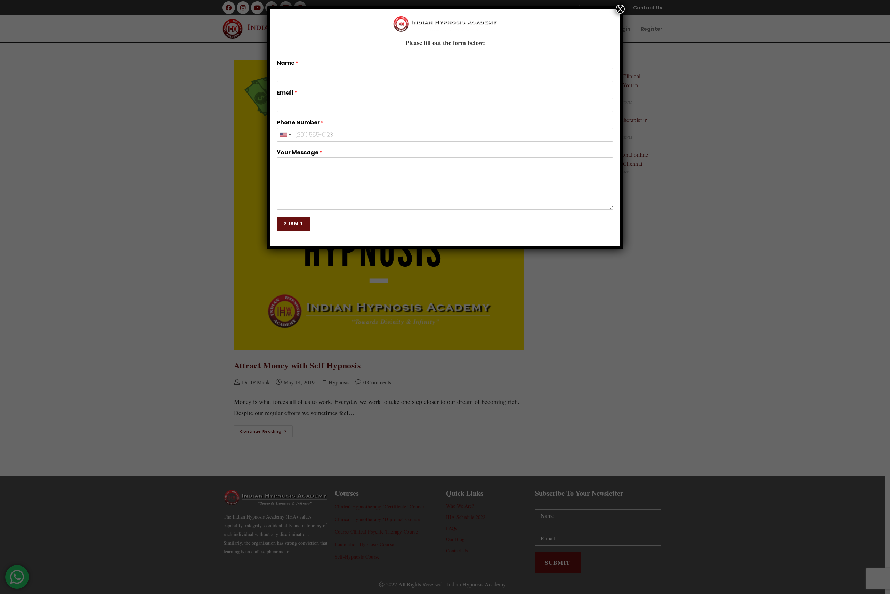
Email (287, 93)
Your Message (299, 152)
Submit (293, 224)
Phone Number (300, 123)
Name (287, 63)
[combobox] (285, 134)
